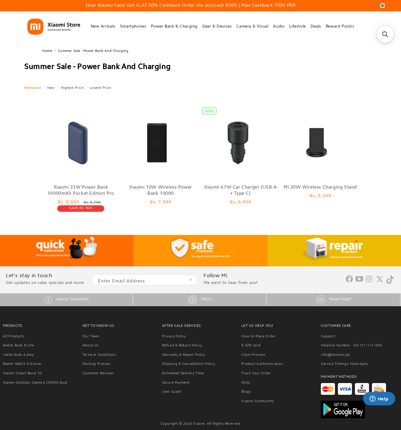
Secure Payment (176, 383)
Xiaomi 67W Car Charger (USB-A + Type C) (240, 190)
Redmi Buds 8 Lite (18, 345)
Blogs (246, 392)
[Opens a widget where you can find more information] (379, 399)
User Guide (171, 392)
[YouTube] (359, 279)
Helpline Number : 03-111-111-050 (351, 345)
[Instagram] (369, 279)
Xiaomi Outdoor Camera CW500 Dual (35, 383)
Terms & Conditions (99, 355)
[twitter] (379, 281)
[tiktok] (390, 282)
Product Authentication (262, 364)
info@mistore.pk (335, 355)
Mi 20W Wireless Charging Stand (320, 187)
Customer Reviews (98, 373)
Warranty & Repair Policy (183, 355)
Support (328, 336)
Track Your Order (256, 373)
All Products (13, 336)
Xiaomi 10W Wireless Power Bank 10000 (160, 190)
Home (47, 51)
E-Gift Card (251, 345)
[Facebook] (349, 281)
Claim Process (253, 355)
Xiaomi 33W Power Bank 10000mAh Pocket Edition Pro (80, 190)
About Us (90, 345)
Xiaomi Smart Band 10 (22, 373)
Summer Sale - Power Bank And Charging (93, 51)
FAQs (245, 383)
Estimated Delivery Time (183, 373)
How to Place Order (258, 336)
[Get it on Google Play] (359, 409)
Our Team (90, 336)
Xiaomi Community (257, 401)
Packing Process (96, 364)
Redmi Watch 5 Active (22, 364)
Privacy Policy (174, 336)
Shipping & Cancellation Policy (188, 364)
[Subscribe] (190, 280)
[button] (103, 26)
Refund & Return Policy (182, 345)
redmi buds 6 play (18, 355)
